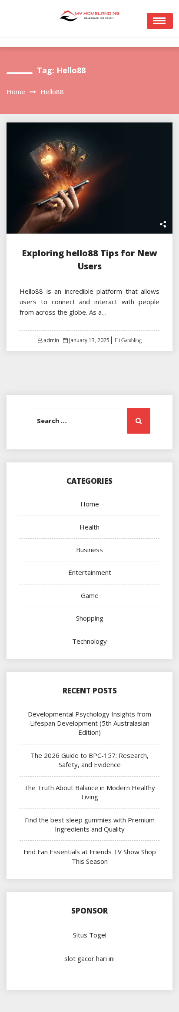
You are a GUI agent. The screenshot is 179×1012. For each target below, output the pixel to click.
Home (89, 503)
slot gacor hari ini (89, 958)
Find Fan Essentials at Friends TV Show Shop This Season (89, 856)
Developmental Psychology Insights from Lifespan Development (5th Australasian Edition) (89, 723)
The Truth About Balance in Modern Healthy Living (89, 792)
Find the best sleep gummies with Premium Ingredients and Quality (90, 824)
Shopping (89, 618)
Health (89, 527)
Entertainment (89, 572)
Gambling (131, 340)
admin (51, 340)
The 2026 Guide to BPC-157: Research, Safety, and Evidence (89, 760)
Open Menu (160, 21)
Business (89, 549)
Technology (89, 641)
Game (90, 595)
